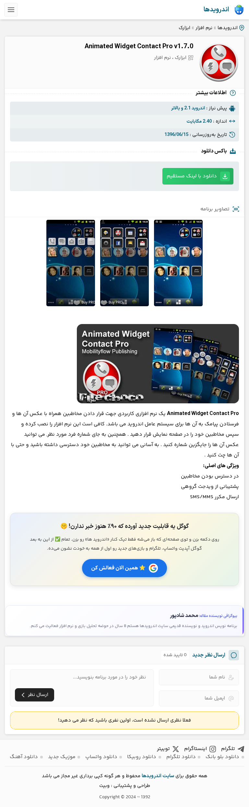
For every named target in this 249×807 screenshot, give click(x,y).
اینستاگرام (195, 749)
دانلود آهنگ (24, 757)
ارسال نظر (38, 695)
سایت (168, 776)
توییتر (163, 749)
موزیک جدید (62, 757)
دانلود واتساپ (101, 757)
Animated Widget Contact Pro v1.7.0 (139, 46)
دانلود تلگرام (181, 757)
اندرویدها (216, 10)
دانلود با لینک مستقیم (192, 176)
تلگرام (228, 749)
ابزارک (184, 28)
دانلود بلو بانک (222, 757)
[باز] (11, 10)
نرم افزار (204, 28)
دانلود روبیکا (141, 757)
